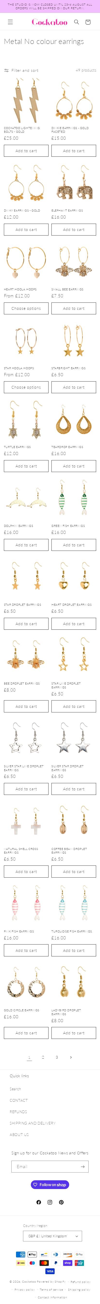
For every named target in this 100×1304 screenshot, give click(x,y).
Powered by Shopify (51, 1281)
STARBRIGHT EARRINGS (68, 368)
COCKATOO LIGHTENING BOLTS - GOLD (22, 130)
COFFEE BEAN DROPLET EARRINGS (69, 851)
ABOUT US (19, 1134)
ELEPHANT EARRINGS (67, 210)
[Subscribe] (82, 1167)
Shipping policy (79, 1289)
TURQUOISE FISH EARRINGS (71, 931)
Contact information (52, 1297)
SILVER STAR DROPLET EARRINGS (67, 768)
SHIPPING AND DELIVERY (33, 1123)
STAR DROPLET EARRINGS (22, 604)
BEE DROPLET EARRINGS (22, 683)
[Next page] (70, 1057)
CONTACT (19, 1100)
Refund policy (81, 1281)
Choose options (26, 308)
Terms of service (51, 1289)
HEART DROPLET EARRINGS (71, 604)
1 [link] (29, 1057)
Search (15, 1089)
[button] (10, 22)
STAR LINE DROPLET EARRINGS (66, 685)
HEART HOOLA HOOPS (20, 289)
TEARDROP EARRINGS (67, 447)
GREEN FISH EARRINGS (68, 526)
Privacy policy (25, 1289)
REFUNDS (18, 1111)
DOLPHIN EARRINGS (18, 526)
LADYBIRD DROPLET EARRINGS (66, 1012)
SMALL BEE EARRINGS (67, 289)
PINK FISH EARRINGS (19, 931)
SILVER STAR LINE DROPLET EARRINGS (23, 768)
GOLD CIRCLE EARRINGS (21, 1010)
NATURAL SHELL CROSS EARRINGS (21, 851)
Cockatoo (29, 1281)
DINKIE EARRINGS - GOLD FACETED (70, 130)
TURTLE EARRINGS (17, 447)
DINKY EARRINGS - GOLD (22, 210)
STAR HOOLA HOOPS (19, 368)
